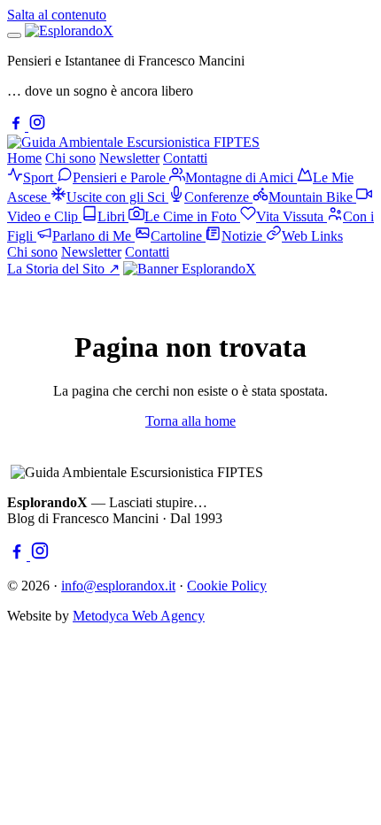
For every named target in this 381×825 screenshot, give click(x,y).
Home (24, 158)
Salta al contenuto (56, 14)
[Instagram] (37, 126)
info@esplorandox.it (118, 585)
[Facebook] (17, 126)
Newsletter (129, 158)
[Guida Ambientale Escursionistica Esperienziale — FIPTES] (133, 142)
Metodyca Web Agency (139, 615)
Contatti (185, 158)
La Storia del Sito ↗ (63, 268)
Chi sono (70, 158)
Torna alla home (190, 420)
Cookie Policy (227, 585)
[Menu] (14, 35)
